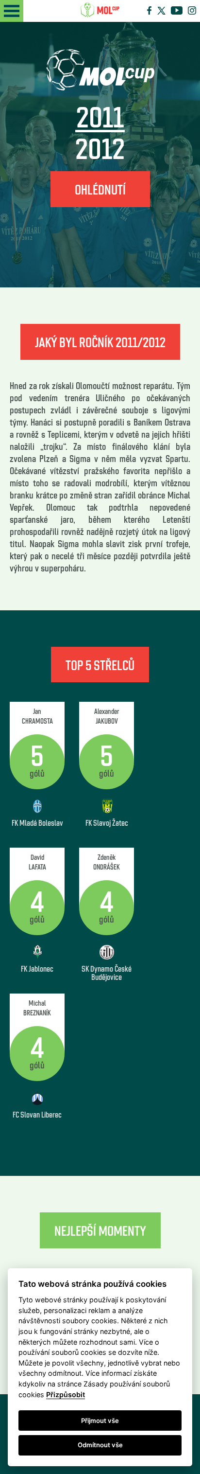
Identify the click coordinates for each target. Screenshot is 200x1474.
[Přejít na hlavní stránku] (100, 10)
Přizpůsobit (65, 1394)
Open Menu (11, 11)
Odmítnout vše (100, 1445)
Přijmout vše (100, 1420)
